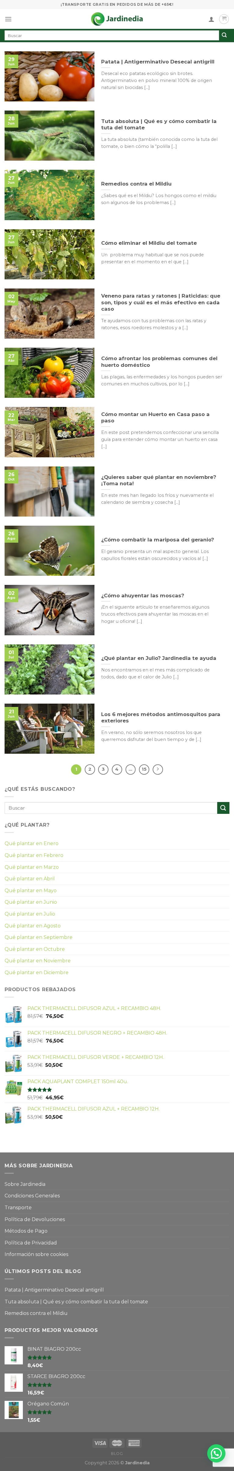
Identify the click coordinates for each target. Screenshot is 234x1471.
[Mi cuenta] (211, 19)
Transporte (18, 1207)
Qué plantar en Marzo (32, 867)
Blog (117, 1453)
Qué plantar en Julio (30, 914)
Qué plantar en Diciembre (37, 972)
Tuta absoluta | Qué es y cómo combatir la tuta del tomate (76, 1302)
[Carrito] (224, 19)
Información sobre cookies (36, 1254)
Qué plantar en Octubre (35, 949)
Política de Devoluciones (35, 1219)
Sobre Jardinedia (25, 1184)
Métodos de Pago (26, 1231)
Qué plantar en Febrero (34, 855)
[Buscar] (224, 35)
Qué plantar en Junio (31, 902)
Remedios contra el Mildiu (36, 1313)
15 (144, 769)
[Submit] (223, 808)
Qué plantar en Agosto (33, 926)
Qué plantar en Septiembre (39, 937)
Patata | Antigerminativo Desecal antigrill (54, 1290)
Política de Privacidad (31, 1243)
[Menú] (8, 19)
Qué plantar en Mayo (31, 890)
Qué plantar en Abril (30, 879)
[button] (216, 1453)
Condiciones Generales (32, 1196)
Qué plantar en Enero (31, 843)
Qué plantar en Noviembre (38, 961)
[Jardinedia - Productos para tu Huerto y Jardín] (117, 19)
